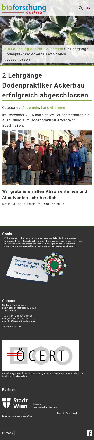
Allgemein (54, 49)
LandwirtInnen (53, 108)
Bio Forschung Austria (23, 49)
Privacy (7, 433)
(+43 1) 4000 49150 (22, 316)
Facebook (89, 433)
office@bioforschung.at (22, 321)
